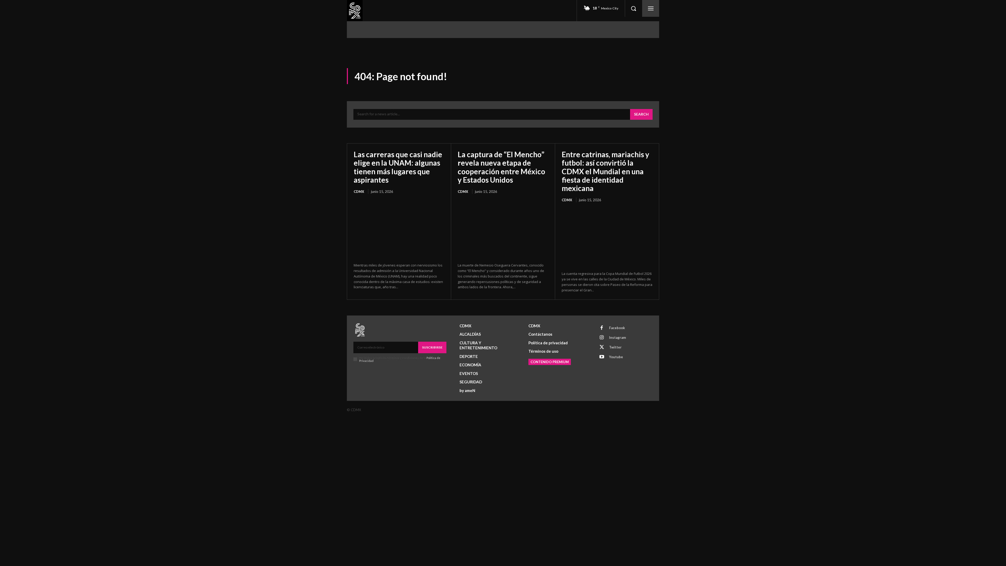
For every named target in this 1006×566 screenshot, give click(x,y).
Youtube (616, 357)
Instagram (617, 337)
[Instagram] (601, 337)
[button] (633, 8)
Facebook (617, 328)
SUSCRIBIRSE (432, 347)
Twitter (615, 347)
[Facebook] (601, 328)
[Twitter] (601, 347)
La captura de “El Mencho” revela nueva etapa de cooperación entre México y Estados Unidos (501, 167)
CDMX (359, 191)
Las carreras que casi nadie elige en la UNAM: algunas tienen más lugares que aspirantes (398, 167)
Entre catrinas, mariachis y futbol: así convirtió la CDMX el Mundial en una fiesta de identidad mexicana (605, 171)
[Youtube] (601, 357)
